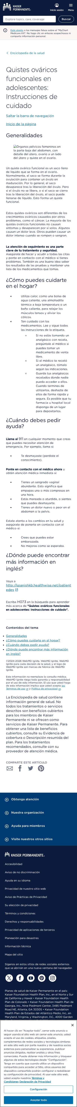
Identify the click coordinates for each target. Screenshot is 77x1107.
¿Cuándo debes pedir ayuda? (27, 645)
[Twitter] (8, 978)
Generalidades (16, 636)
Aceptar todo (38, 1100)
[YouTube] (30, 978)
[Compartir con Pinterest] (41, 768)
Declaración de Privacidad (35, 1081)
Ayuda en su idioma (17, 880)
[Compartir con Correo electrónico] (9, 768)
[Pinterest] (41, 978)
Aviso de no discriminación (22, 872)
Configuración (38, 1089)
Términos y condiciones (20, 913)
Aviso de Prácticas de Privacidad (26, 896)
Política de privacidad (44, 688)
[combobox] (29, 19)
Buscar (66, 19)
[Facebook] (19, 978)
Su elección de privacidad (21, 905)
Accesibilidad (13, 864)
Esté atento (16, 30)
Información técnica (18, 946)
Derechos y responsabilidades (24, 921)
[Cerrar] (72, 1025)
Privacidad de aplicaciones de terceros (30, 929)
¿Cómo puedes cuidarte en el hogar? (33, 640)
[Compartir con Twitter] (30, 768)
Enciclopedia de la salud (25, 53)
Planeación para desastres (22, 938)
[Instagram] (52, 978)
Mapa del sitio (14, 954)
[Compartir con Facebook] (20, 768)
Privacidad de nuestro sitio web (25, 888)
